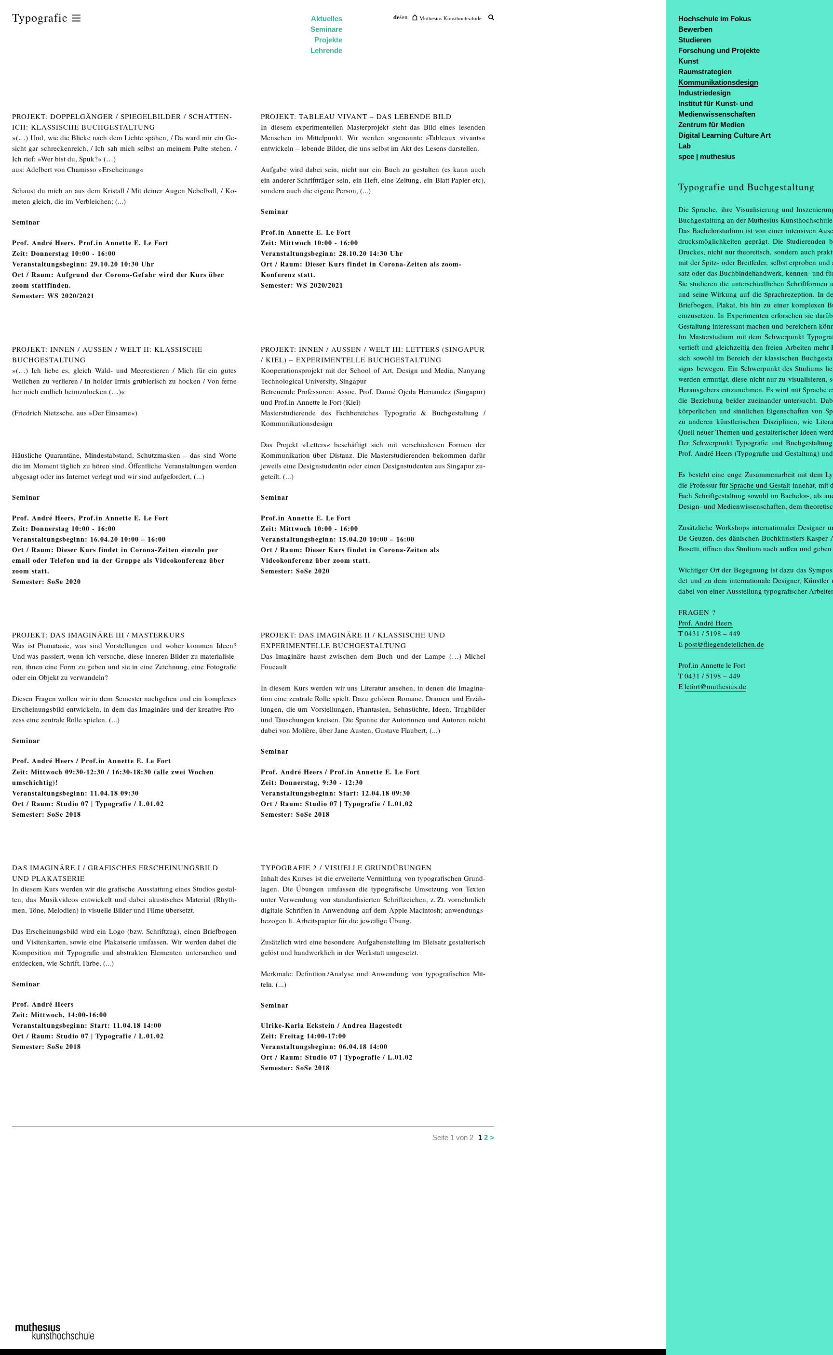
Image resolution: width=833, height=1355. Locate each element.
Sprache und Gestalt (760, 485)
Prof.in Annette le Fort (711, 665)
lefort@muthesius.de (715, 686)
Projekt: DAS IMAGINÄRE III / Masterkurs (98, 634)
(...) (120, 201)
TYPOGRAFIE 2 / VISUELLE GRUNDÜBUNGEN (346, 867)
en (405, 17)
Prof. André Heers (705, 622)
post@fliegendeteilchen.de (724, 644)
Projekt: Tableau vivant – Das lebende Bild (356, 116)
